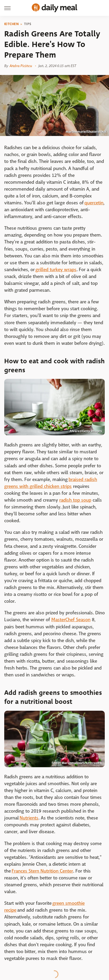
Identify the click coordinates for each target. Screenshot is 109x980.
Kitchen (11, 24)
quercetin (93, 203)
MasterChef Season (70, 620)
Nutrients (29, 818)
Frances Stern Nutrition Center (42, 871)
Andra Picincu (21, 65)
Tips (27, 24)
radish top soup (75, 500)
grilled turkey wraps (55, 270)
